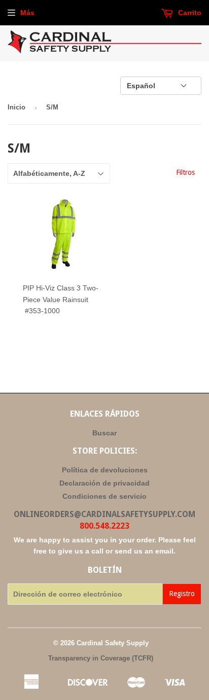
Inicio (16, 107)
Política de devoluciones (105, 470)
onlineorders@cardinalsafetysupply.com (104, 514)
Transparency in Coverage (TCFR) (100, 658)
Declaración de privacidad (104, 483)
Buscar (104, 433)
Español (141, 86)
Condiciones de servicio (104, 496)
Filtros (185, 172)
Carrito (188, 13)
